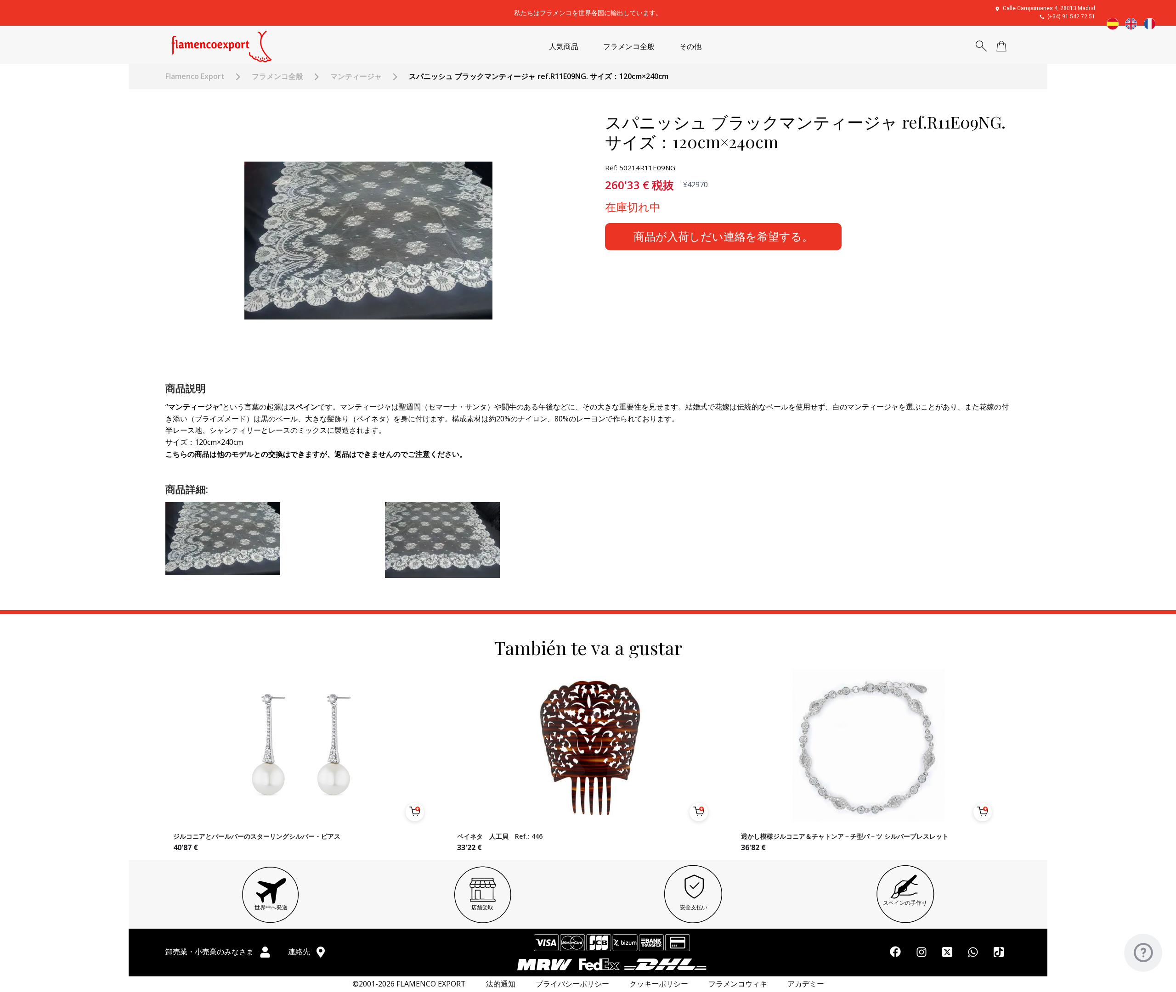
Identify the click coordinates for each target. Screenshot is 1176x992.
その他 (690, 46)
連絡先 (300, 952)
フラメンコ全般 (629, 46)
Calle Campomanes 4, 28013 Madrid (1049, 8)
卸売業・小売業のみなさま (210, 952)
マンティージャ (356, 76)
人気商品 (563, 46)
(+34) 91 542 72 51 (1071, 16)
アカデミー (805, 984)
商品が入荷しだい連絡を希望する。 (723, 236)
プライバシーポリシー (572, 984)
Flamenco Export (195, 76)
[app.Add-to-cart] (415, 812)
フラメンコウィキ (737, 984)
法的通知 (500, 984)
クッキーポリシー (658, 984)
